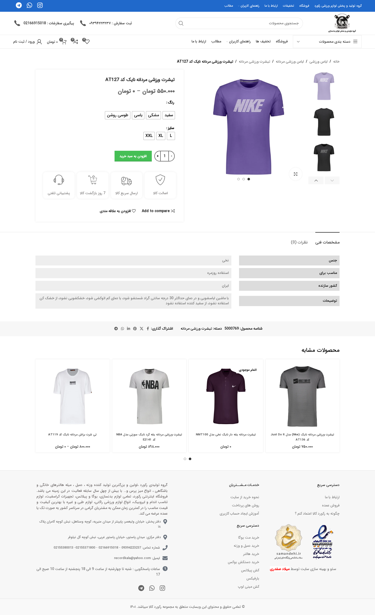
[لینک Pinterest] (135, 328)
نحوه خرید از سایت (244, 497)
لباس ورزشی (318, 61)
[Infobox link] (105, 23)
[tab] (327, 240)
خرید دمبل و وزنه (246, 546)
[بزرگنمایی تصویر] (295, 174)
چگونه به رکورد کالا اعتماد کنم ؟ (317, 513)
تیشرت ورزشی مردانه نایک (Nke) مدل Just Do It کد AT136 (302, 437)
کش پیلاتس (250, 570)
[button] (332, 180)
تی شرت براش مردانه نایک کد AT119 (72, 434)
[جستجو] (181, 23)
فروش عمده (331, 505)
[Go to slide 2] (185, 459)
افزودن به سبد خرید (133, 156)
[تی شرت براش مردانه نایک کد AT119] (72, 396)
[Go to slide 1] (190, 459)
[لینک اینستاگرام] (162, 589)
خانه (336, 61)
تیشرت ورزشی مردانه (254, 61)
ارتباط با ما (332, 497)
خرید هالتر (251, 554)
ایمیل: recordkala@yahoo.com (137, 558)
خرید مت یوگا (248, 537)
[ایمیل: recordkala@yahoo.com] (165, 558)
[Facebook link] (148, 328)
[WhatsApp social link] (122, 328)
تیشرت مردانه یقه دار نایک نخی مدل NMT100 (226, 434)
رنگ (171, 102)
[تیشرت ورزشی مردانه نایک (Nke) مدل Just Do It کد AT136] (302, 396)
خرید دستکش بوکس (243, 562)
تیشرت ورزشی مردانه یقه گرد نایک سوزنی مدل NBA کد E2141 (149, 437)
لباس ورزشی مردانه (290, 61)
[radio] (169, 115)
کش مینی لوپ (248, 586)
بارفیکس (252, 578)
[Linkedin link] (129, 328)
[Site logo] (341, 23)
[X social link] (141, 328)
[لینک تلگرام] (116, 328)
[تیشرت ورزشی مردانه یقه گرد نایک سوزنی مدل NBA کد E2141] (149, 396)
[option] (248, 179)
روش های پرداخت (245, 505)
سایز (171, 128)
